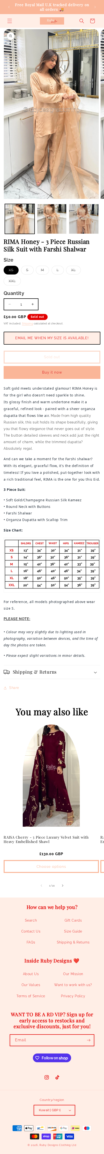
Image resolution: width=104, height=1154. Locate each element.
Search (31, 920)
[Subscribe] (88, 1040)
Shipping (27, 323)
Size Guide (73, 931)
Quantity (14, 293)
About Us (31, 974)
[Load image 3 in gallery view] (84, 219)
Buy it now (52, 372)
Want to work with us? (73, 985)
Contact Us (31, 931)
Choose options (51, 866)
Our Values (31, 985)
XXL (15, 282)
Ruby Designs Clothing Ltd (57, 1145)
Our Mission (73, 974)
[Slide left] (41, 885)
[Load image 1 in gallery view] (20, 219)
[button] (9, 21)
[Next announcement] (95, 7)
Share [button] (14, 688)
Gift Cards (73, 920)
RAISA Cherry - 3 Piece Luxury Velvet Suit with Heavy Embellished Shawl (46, 839)
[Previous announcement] (9, 7)
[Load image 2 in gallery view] (52, 219)
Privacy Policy (73, 996)
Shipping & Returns (73, 942)
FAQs (31, 942)
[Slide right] (62, 885)
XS (14, 271)
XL (76, 271)
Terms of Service (30, 996)
